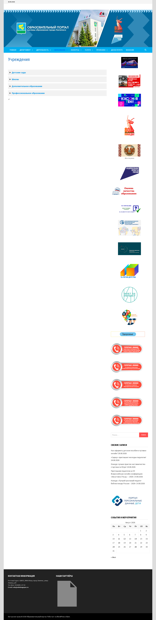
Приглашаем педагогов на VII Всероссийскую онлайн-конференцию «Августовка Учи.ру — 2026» (127, 474)
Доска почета (117, 50)
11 (119, 539)
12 (125, 539)
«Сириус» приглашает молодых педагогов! (128, 457)
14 (136, 539)
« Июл (113, 557)
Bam (68, 617)
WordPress (61, 617)
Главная (13, 50)
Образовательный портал (37, 617)
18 (119, 543)
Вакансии (130, 50)
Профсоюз (100, 50)
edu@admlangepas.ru (20, 587)
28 (136, 547)
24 (114, 547)
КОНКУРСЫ (75, 50)
